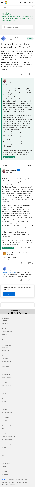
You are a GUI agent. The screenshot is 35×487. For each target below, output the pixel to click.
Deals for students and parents (8, 390)
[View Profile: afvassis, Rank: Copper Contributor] (3, 38)
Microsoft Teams (5, 415)
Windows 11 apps (5, 339)
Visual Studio (4, 447)
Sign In (31, 2)
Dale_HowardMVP (12, 80)
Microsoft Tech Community (7, 439)
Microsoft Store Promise (7, 364)
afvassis (8, 37)
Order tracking (5, 358)
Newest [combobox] (30, 165)
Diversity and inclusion (6, 469)
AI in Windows (5, 334)
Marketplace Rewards (6, 444)
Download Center (5, 350)
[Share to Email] (26, 313)
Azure (3, 428)
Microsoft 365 (5, 409)
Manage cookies (25, 481)
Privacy (18, 481)
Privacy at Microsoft (6, 463)
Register (26, 2)
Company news (5, 460)
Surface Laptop (5, 323)
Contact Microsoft (11, 481)
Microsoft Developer (6, 431)
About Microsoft (5, 458)
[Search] (21, 3)
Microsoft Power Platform (7, 412)
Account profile (5, 347)
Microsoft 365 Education (7, 382)
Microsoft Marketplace (6, 442)
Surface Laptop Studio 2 (7, 326)
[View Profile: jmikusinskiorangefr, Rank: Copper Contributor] (4, 253)
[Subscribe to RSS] (23, 313)
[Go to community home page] (6, 2)
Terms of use (4, 482)
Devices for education (6, 377)
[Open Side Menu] (2, 2)
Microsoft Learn (5, 433)
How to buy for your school (7, 385)
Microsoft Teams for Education (8, 380)
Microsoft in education (6, 374)
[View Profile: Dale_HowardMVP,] (4, 81)
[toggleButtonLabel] (32, 7)
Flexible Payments (5, 366)
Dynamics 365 (5, 406)
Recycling (25, 482)
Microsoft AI (4, 401)
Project (4, 7)
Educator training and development (9, 388)
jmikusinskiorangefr (12, 253)
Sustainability (5, 474)
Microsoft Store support (7, 353)
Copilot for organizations (7, 328)
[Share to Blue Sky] (20, 313)
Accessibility (4, 471)
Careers (3, 455)
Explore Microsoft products (7, 337)
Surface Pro (4, 320)
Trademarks (11, 482)
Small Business (5, 420)
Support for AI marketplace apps (8, 436)
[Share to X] (15, 313)
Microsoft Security (6, 404)
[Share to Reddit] (17, 313)
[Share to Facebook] (12, 313)
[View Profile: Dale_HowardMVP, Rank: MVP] (4, 171)
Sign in (9, 294)
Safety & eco (18, 482)
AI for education (5, 393)
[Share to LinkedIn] (9, 313)
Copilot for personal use (7, 331)
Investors (4, 466)
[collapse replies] (17, 169)
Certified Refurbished (6, 361)
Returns (3, 355)
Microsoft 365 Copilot (6, 417)
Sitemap (3, 481)
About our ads (5, 484)
